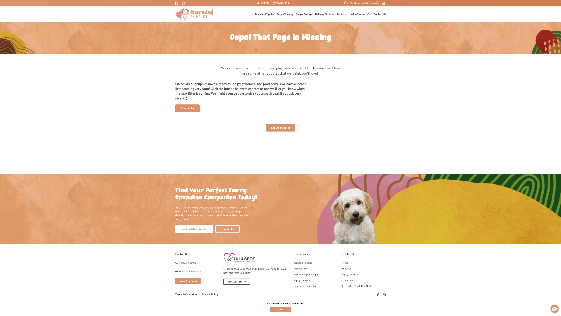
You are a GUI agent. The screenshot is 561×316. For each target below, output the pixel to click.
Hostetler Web (297, 303)
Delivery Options (324, 14)
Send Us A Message (190, 271)
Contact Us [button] (187, 108)
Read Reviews (301, 268)
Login (280, 309)
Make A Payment (188, 281)
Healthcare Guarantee (305, 286)
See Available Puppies (194, 229)
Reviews (341, 14)
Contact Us (380, 14)
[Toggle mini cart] (384, 3)
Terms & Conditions (186, 294)
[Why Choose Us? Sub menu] (370, 14)
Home (344, 262)
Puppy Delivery (302, 280)
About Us (346, 268)
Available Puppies (264, 14)
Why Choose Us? (360, 14)
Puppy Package (304, 14)
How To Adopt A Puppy (306, 274)
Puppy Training (285, 14)
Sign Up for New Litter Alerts (363, 3)
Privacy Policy (210, 294)
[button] (554, 309)
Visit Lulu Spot (235, 281)
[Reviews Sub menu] (347, 14)
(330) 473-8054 (187, 263)
